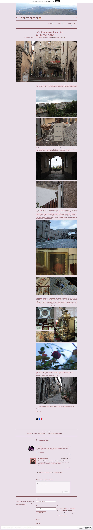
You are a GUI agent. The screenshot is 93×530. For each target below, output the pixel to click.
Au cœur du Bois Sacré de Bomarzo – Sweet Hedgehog (50, 472)
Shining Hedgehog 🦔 (29, 17)
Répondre (68, 454)
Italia (63, 511)
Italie (61, 37)
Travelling (59, 515)
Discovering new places (48, 37)
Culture (66, 508)
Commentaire (66, 491)
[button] (43, 281)
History (59, 511)
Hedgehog (72, 508)
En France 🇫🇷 (50, 23)
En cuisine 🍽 (60, 25)
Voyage (64, 515)
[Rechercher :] (46, 508)
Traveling (70, 513)
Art (63, 508)
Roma (62, 513)
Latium (64, 37)
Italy (70, 511)
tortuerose (39, 446)
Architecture (59, 508)
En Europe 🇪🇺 (50, 25)
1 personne (42, 452)
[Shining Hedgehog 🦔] (46, 9)
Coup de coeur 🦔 (71, 23)
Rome (66, 513)
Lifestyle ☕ (60, 23)
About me (38, 523)
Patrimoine (58, 513)
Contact (38, 522)
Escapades (58, 37)
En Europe (54, 37)
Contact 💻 (69, 25)
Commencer (57, 1)
